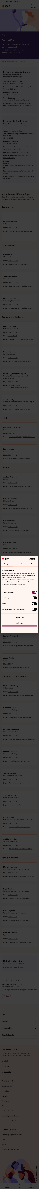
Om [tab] (32, 564)
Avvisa (19, 629)
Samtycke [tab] (7, 564)
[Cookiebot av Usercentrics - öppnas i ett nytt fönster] (29, 559)
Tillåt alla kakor (19, 617)
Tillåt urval (19, 623)
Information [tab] (19, 564)
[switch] (34, 598)
